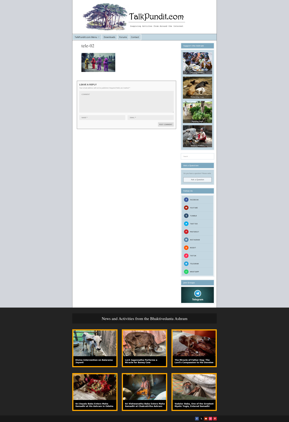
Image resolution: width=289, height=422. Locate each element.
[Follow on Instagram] (210, 418)
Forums (123, 37)
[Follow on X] (201, 418)
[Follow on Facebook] (197, 418)
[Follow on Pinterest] (215, 418)
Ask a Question (197, 180)
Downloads (109, 37)
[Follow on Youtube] (206, 418)
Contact (135, 37)
